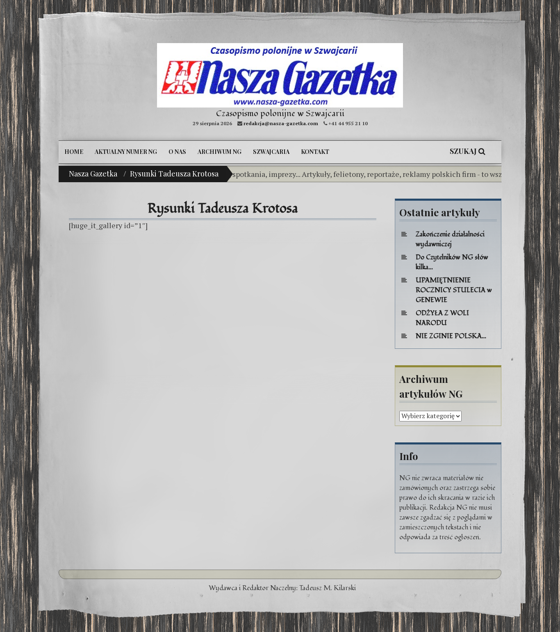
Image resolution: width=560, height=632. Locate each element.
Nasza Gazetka (93, 174)
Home (73, 152)
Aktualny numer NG (126, 152)
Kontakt (315, 152)
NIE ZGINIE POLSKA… (451, 336)
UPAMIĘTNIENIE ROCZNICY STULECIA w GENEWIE (454, 290)
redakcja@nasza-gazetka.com (281, 123)
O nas (177, 152)
